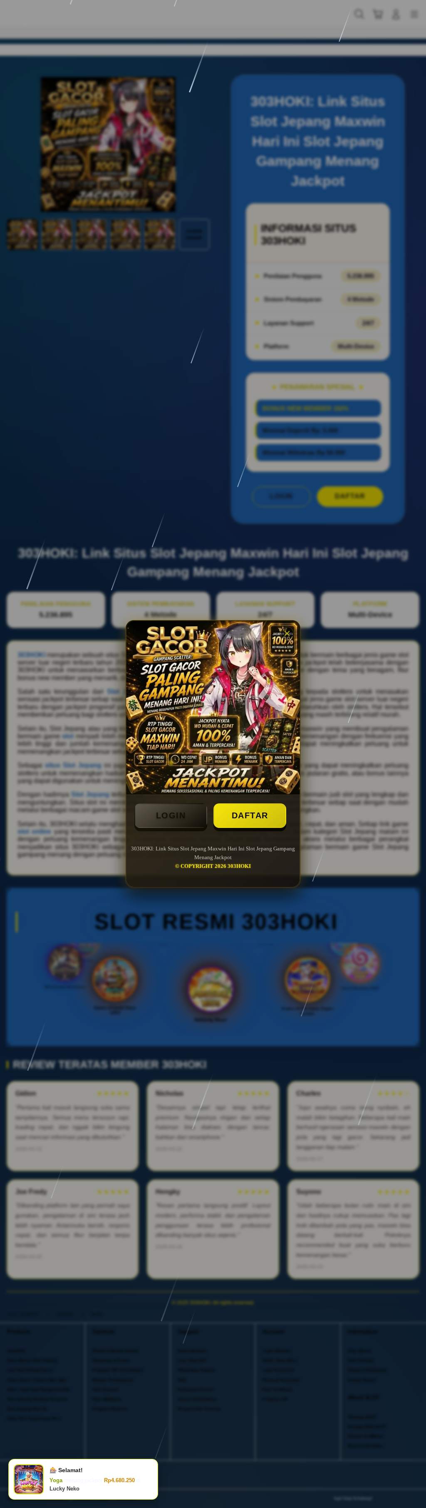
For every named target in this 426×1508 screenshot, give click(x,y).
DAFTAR (250, 815)
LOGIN (171, 815)
